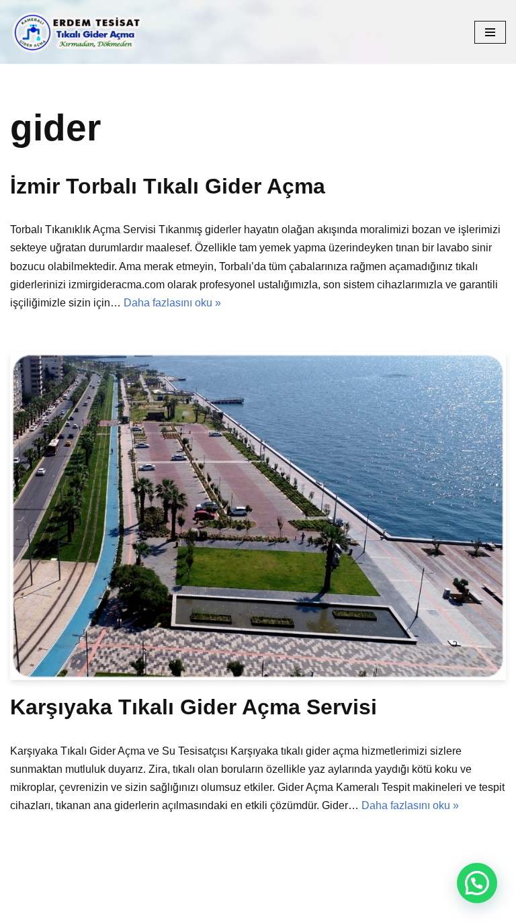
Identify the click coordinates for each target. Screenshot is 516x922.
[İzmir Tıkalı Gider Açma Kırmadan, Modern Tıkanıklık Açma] (80, 31)
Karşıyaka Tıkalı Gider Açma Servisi (193, 707)
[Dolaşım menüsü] (490, 32)
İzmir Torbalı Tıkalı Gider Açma (167, 186)
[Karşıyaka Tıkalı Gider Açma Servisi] (258, 516)
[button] (477, 883)
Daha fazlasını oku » (172, 302)
